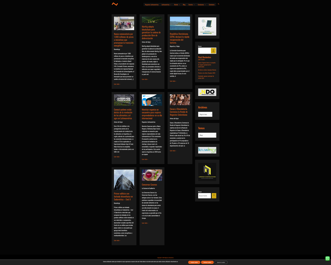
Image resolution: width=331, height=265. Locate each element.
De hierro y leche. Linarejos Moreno (207, 70)
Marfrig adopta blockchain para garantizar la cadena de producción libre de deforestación (151, 32)
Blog (184, 4)
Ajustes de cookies (221, 262)
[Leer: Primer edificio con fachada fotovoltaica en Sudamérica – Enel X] (124, 179)
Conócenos (201, 4)
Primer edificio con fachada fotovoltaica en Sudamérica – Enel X (123, 196)
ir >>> (213, 51)
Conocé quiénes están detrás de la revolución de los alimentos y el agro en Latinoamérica (123, 114)
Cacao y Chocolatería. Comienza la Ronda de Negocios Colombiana (179, 111)
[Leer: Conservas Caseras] (152, 175)
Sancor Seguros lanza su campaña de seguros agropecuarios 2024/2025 (206, 65)
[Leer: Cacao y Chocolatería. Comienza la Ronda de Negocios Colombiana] (180, 99)
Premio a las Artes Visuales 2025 (206, 73)
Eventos (191, 4)
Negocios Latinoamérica (151, 4)
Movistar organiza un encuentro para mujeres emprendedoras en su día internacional (152, 114)
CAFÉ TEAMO (201, 59)
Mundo (176, 4)
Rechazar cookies (207, 262)
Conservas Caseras (149, 184)
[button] (170, 4)
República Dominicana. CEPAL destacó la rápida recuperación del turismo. (179, 38)
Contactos (212, 4)
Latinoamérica (165, 4)
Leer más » (117, 84)
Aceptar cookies (194, 262)
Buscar (200, 46)
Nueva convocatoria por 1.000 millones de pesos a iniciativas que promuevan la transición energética (124, 39)
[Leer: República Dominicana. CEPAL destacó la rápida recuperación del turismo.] (180, 23)
